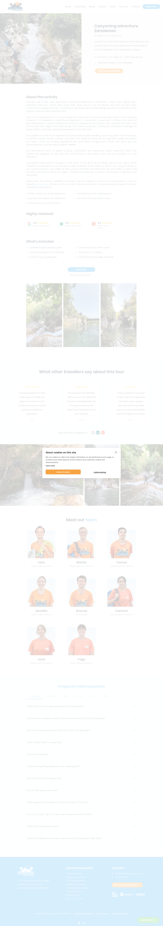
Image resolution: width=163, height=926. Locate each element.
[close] (116, 452)
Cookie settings (100, 472)
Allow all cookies (63, 472)
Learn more (50, 465)
